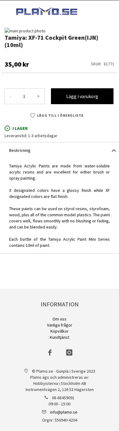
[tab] (59, 150)
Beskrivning (20, 150)
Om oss (59, 319)
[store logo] (46, 11)
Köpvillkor (59, 331)
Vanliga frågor (59, 325)
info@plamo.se (64, 412)
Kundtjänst (59, 337)
